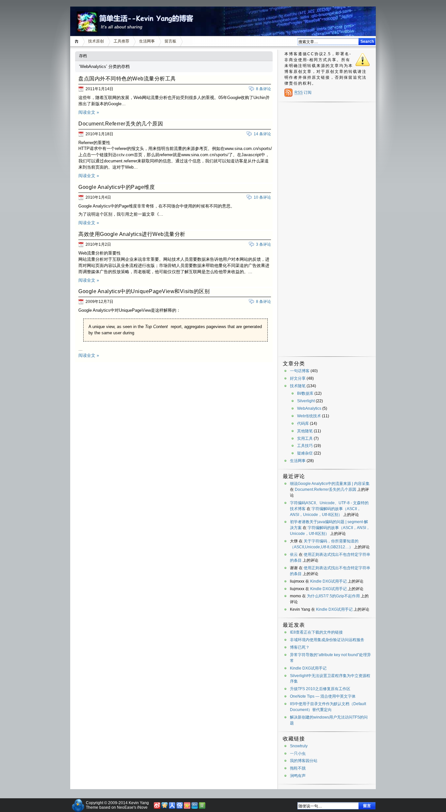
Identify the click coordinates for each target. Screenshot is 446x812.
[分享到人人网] (172, 807)
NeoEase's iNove (132, 807)
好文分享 (298, 378)
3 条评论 (263, 244)
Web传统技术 (309, 416)
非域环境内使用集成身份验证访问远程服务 (327, 640)
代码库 (303, 423)
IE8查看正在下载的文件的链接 (316, 632)
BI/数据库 (305, 393)
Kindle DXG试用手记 (328, 581)
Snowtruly (299, 746)
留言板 (170, 41)
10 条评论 (262, 197)
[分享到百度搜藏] (179, 807)
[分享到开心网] (187, 807)
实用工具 (305, 438)
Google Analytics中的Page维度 (116, 187)
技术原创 (96, 41)
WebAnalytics (309, 408)
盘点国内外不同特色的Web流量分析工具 (127, 78)
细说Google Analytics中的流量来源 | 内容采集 (330, 483)
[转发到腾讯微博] (194, 807)
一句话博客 (300, 371)
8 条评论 (263, 89)
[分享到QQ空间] (164, 807)
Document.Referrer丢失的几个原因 (120, 123)
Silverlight (306, 401)
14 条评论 (262, 134)
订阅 (303, 92)
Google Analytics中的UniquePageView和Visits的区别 (144, 291)
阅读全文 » (88, 112)
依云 (294, 554)
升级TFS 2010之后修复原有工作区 (320, 689)
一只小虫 (298, 753)
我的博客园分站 (303, 760)
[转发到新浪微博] (157, 807)
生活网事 (147, 41)
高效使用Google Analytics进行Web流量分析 (131, 234)
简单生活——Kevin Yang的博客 (138, 18)
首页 (77, 41)
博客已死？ (300, 647)
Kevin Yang (139, 803)
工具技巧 (305, 445)
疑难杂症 (305, 453)
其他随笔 (305, 431)
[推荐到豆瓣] (202, 807)
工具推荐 (121, 41)
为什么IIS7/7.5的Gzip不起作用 (333, 596)
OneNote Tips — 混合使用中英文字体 (323, 696)
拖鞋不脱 (298, 768)
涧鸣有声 (298, 775)
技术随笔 (298, 386)
